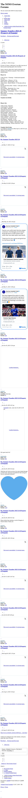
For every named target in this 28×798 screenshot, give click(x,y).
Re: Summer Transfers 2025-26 (10, 139)
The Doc (2, 505)
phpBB (8, 780)
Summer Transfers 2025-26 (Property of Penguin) (11, 32)
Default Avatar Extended (7, 784)
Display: (4, 749)
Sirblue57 (3, 391)
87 (5, 395)
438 (6, 53)
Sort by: (14, 749)
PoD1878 (3, 50)
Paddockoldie (3, 456)
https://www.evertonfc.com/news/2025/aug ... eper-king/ (14, 732)
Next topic (16, 36)
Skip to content (4, 13)
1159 (6, 507)
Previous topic (10, 36)
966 (6, 459)
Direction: (4, 750)
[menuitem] (5, 21)
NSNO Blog (7, 18)
